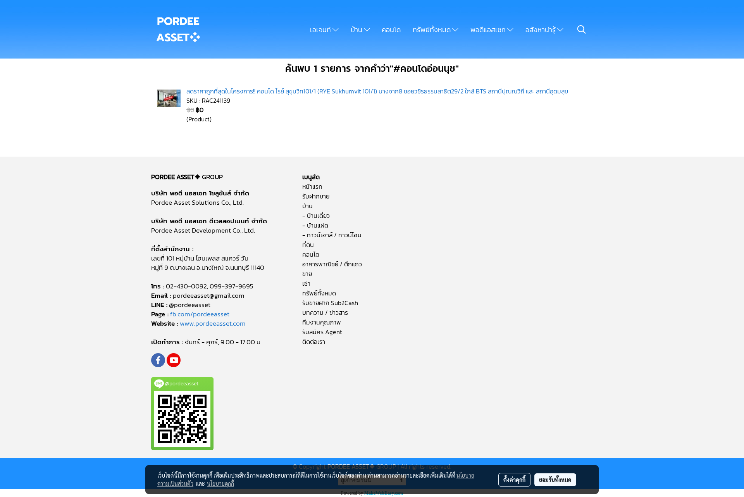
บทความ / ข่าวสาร (325, 312)
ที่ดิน (308, 244)
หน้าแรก (312, 186)
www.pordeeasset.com (213, 323)
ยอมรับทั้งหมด (555, 479)
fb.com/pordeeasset (199, 314)
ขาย (307, 273)
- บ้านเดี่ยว (316, 215)
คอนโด (391, 29)
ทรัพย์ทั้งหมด (432, 29)
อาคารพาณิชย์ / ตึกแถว (332, 264)
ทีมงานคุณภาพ (321, 322)
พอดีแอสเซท (488, 29)
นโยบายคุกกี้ (220, 483)
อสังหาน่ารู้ (541, 29)
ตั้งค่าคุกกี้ (514, 479)
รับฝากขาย (315, 196)
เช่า (306, 283)
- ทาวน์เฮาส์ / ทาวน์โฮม (332, 235)
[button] (581, 29)
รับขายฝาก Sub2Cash (330, 302)
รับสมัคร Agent (322, 332)
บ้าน (357, 29)
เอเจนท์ (321, 29)
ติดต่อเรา (313, 341)
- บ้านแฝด (315, 225)
